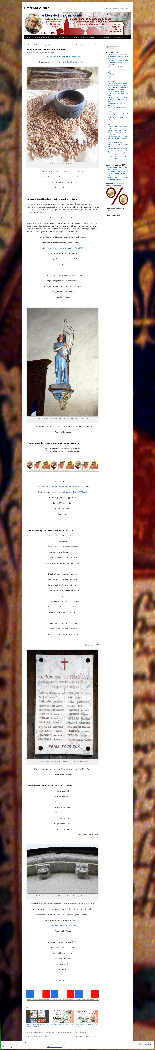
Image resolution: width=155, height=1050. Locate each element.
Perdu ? (68, 37)
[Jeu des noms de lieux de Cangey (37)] (87, 1016)
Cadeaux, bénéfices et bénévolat (84, 37)
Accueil (29, 37)
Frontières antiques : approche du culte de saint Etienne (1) (37, 1025)
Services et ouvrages (105, 37)
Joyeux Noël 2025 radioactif (115, 67)
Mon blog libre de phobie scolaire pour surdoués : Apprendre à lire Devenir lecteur (118, 173)
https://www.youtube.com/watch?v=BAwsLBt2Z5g (70, 486)
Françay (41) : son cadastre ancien (87, 45)
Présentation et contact (41, 37)
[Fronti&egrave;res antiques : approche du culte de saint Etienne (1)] (37, 1016)
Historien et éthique (57, 37)
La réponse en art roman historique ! (63, 925)
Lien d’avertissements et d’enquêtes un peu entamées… (62, 56)
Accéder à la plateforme (112, 217)
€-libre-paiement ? (119, 37)
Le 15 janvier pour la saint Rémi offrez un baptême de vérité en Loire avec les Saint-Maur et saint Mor (118, 120)
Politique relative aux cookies (54, 1047)
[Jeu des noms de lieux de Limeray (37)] (62, 1016)
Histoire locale (49, 1032)
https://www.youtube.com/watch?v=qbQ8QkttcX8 (69, 492)
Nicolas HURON (49, 52)
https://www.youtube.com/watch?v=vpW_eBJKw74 (66, 248)
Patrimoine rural (37, 7)
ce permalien (82, 1032)
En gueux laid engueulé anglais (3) (38, 45)
